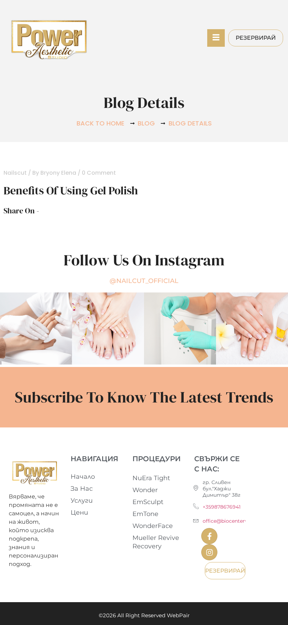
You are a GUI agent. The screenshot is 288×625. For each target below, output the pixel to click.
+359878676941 (222, 507)
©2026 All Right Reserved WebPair (144, 615)
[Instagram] (209, 552)
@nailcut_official (144, 281)
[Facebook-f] (209, 536)
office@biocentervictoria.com (239, 521)
